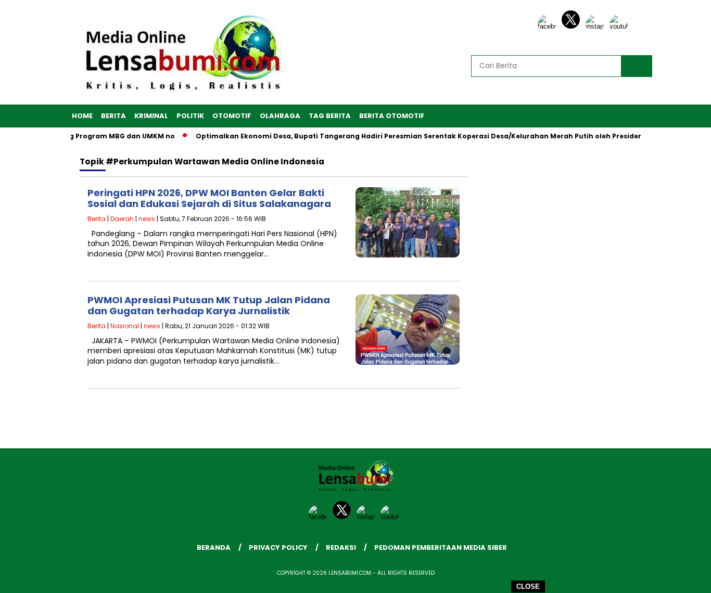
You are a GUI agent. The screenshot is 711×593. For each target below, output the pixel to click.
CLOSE (528, 586)
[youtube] (620, 26)
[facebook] (549, 26)
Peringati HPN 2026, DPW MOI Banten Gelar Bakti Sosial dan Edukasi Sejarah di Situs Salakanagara (209, 198)
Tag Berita (330, 116)
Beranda (214, 547)
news (146, 218)
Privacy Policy (278, 547)
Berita (113, 116)
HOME (82, 116)
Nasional (124, 325)
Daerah (122, 218)
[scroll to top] (681, 577)
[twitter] (572, 26)
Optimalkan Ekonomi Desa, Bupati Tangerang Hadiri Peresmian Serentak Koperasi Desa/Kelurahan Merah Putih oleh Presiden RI (414, 136)
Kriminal (151, 116)
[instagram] (596, 26)
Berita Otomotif (392, 116)
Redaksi (341, 547)
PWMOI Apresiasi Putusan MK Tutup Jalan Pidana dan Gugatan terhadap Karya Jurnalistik (208, 305)
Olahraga (280, 116)
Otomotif (231, 116)
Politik (190, 116)
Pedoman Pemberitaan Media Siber (440, 547)
